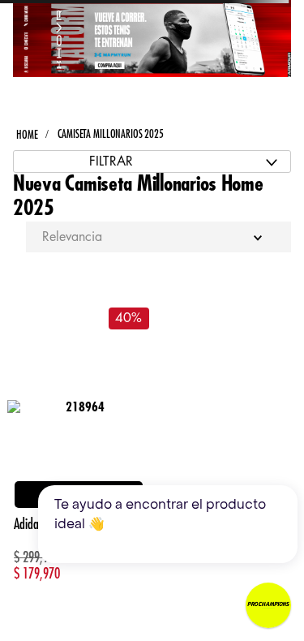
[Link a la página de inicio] (27, 135)
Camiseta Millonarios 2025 (111, 134)
